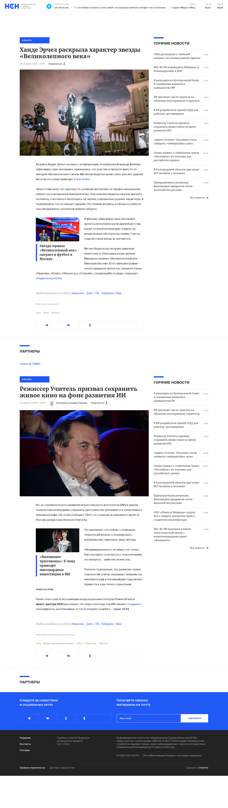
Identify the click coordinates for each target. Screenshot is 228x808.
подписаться (194, 718)
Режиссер (90, 643)
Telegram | (108, 293)
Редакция (25, 737)
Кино (46, 312)
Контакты (25, 744)
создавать (134, 604)
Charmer (203, 767)
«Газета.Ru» (82, 179)
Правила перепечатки (32, 767)
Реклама (24, 750)
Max (119, 293)
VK (97, 293)
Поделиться (55, 63)
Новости (78, 293)
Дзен (89, 293)
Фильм (55, 312)
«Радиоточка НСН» (49, 278)
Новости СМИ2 (30, 364)
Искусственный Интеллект (58, 643)
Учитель (103, 643)
